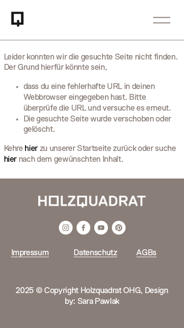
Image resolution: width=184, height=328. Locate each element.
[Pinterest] (119, 228)
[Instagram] (66, 228)
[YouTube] (101, 228)
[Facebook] (83, 228)
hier (31, 149)
